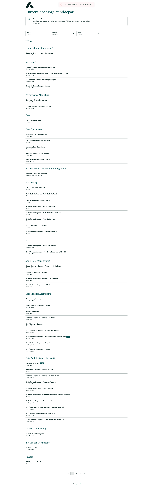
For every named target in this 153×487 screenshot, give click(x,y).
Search (29, 32)
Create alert (37, 23)
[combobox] (52, 34)
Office (79, 32)
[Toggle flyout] (73, 33)
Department (55, 32)
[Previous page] (68, 473)
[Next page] (84, 473)
